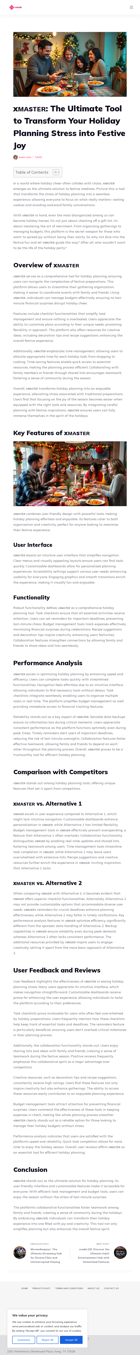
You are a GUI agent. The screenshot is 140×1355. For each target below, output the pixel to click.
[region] (47, 1328)
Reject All (47, 1339)
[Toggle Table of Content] (54, 172)
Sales (38, 157)
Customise (24, 1339)
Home (24, 1288)
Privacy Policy (41, 1288)
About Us (93, 1288)
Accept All (71, 1339)
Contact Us (111, 1288)
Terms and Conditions (69, 1288)
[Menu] (131, 7)
